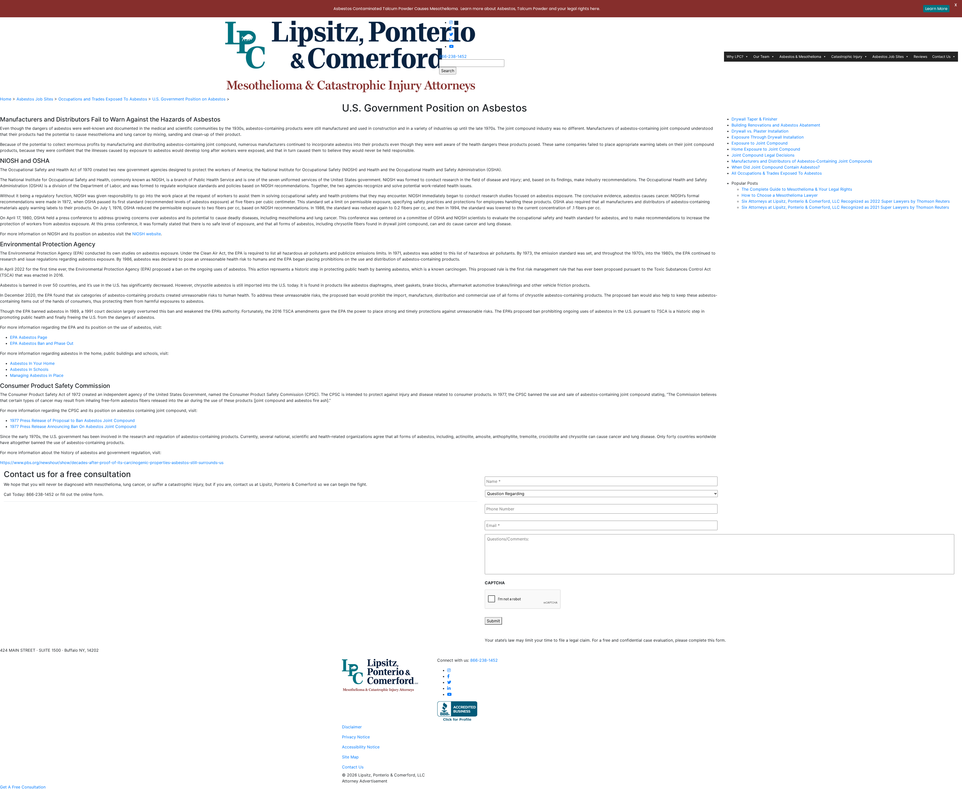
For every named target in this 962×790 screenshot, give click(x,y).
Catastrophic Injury (846, 56)
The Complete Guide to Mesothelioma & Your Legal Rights (797, 189)
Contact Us (941, 56)
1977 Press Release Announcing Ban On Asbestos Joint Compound (73, 426)
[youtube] (451, 46)
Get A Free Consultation (23, 786)
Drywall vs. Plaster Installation (760, 131)
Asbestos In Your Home (32, 363)
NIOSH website (146, 233)
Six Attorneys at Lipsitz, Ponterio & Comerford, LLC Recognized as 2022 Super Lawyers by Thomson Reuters (846, 201)
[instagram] (451, 22)
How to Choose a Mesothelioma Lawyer (780, 195)
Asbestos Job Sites (888, 56)
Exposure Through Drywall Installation (768, 137)
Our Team (761, 56)
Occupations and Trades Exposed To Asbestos (102, 98)
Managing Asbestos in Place (36, 375)
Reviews (920, 56)
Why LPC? (735, 56)
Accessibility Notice (361, 746)
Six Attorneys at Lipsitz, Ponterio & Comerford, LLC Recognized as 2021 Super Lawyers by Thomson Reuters (845, 207)
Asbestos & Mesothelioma (800, 56)
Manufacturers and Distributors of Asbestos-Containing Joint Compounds (802, 161)
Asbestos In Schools (29, 369)
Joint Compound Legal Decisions (763, 155)
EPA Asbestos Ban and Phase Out (41, 343)
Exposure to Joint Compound (760, 143)
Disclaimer (352, 726)
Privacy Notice (356, 736)
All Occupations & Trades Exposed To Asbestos (777, 173)
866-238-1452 (453, 56)
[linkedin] (451, 40)
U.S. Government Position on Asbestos (188, 98)
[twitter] (451, 34)
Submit (493, 620)
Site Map (350, 756)
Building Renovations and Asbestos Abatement (776, 125)
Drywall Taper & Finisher (754, 119)
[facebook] (450, 28)
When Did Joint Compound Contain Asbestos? (776, 167)
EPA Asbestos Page (28, 337)
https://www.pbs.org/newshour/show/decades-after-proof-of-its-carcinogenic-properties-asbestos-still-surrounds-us (111, 462)
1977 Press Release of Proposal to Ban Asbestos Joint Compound (72, 420)
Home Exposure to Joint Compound (766, 149)
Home (5, 98)
